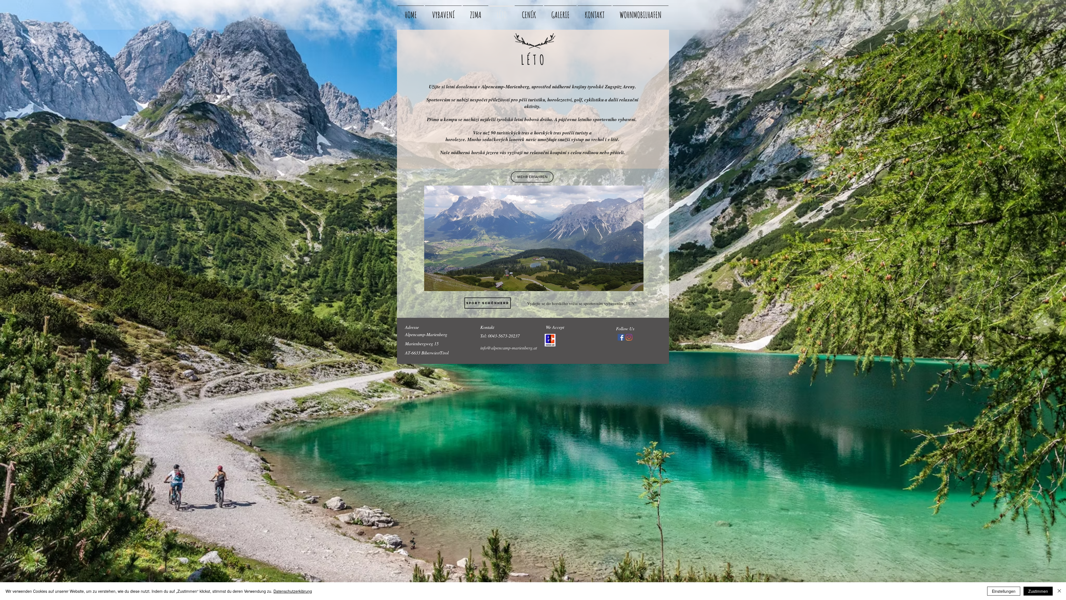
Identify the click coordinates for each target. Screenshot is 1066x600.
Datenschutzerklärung (292, 591)
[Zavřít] (1059, 591)
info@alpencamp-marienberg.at (508, 348)
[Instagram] (629, 337)
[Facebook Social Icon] (621, 337)
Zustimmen (1038, 591)
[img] (550, 340)
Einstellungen (1003, 591)
